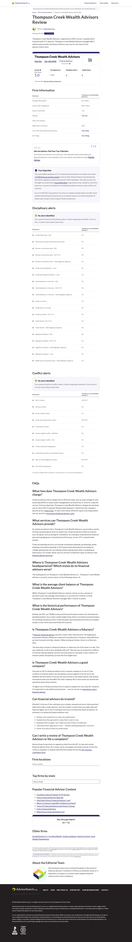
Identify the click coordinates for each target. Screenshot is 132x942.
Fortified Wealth (55, 836)
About (45, 890)
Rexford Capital (83, 836)
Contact (104, 890)
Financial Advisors (90, 3)
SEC (52, 850)
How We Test (75, 890)
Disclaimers (57, 902)
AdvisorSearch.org (21, 3)
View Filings (85, 136)
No (68, 822)
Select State (38, 782)
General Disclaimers (23, 910)
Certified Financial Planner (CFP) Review (53, 794)
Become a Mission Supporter (52, 81)
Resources (114, 3)
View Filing (85, 131)
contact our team (76, 849)
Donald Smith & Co (40, 836)
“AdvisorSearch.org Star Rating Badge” (41, 853)
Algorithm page (78, 856)
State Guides (104, 3)
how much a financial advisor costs (60, 513)
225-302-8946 (50, 61)
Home (34, 12)
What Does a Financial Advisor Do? (51, 812)
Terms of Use (48, 902)
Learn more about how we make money (56, 921)
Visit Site (38, 61)
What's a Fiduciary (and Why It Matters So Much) (56, 803)
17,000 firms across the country (47, 177)
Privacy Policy (66, 902)
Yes (63, 822)
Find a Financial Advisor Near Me (50, 797)
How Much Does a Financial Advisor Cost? (54, 800)
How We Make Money (90, 890)
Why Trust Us (62, 890)
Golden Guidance (69, 836)
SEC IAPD (54, 849)
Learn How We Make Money (88, 8)
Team (52, 890)
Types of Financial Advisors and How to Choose (56, 806)
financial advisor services (42, 555)
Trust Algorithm (60, 183)
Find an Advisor (66, 61)
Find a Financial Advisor (45, 12)
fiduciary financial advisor (44, 635)
